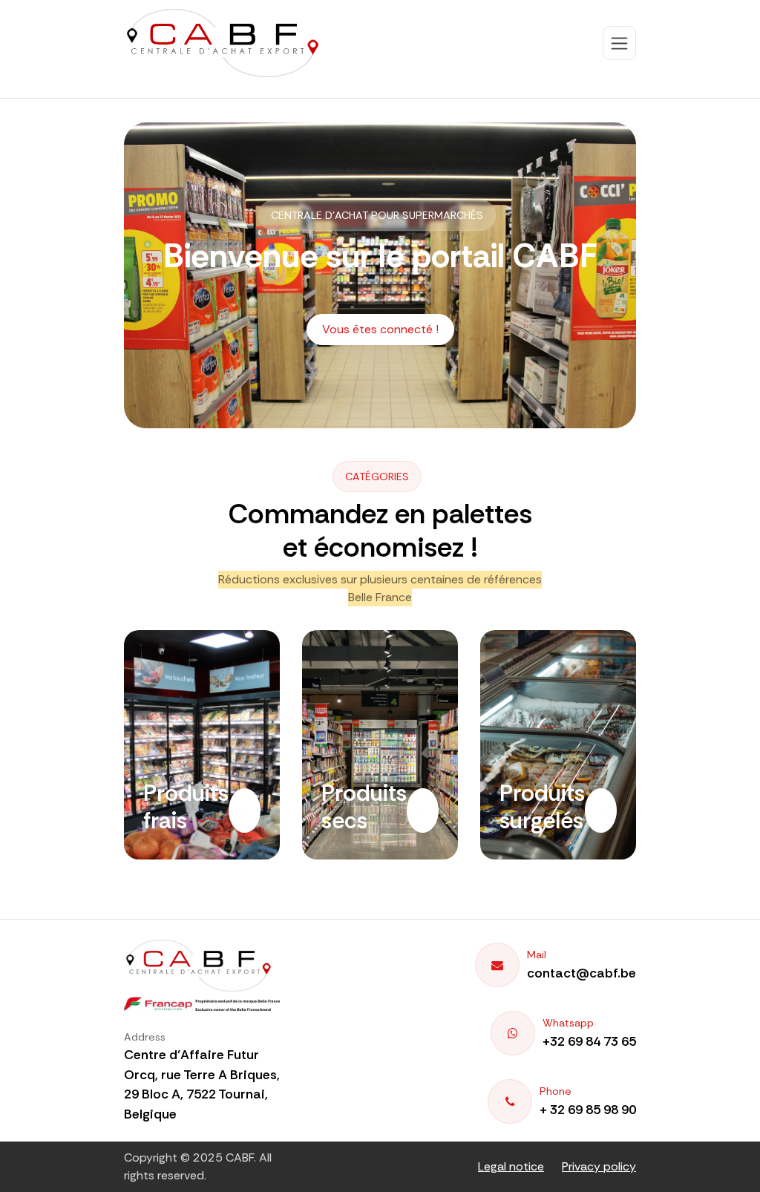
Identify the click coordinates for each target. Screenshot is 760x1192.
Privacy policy (599, 1166)
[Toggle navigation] (619, 43)
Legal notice (511, 1166)
